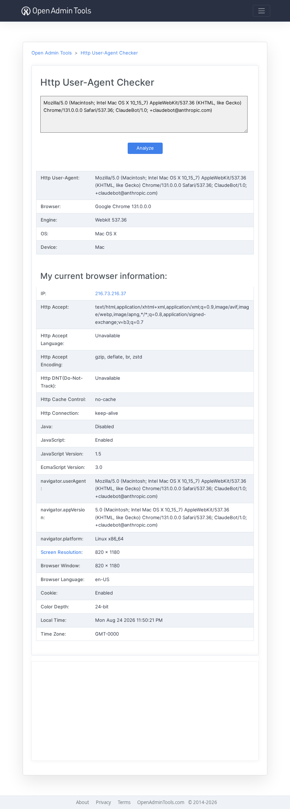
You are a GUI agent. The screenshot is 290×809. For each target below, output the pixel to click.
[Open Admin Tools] (56, 10)
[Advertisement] (145, 711)
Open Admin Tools (51, 53)
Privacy (103, 802)
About (82, 802)
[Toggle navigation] (261, 11)
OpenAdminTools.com (160, 802)
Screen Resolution (61, 552)
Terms (124, 802)
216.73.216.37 (110, 293)
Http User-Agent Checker (109, 53)
